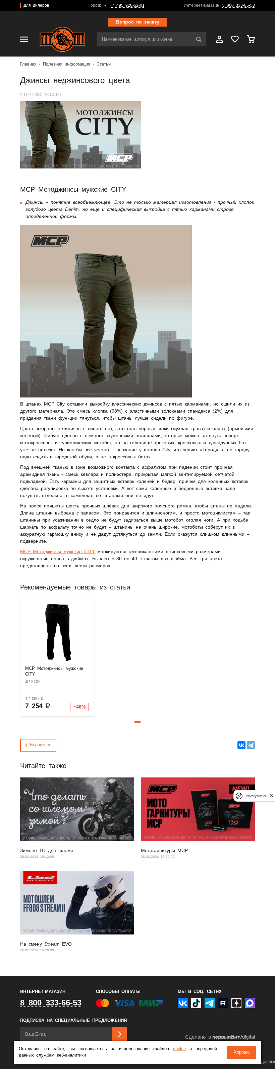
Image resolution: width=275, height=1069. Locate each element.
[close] (271, 795)
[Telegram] (251, 745)
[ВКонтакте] (241, 745)
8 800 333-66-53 (238, 5)
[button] (137, 722)
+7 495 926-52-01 (127, 5)
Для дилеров (36, 5)
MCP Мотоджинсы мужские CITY (57, 552)
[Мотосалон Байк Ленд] (62, 39)
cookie (179, 1049)
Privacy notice (256, 796)
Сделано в (198, 1037)
